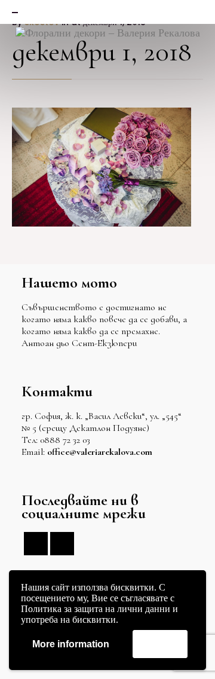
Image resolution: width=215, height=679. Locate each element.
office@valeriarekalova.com (99, 452)
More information (70, 644)
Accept (160, 643)
